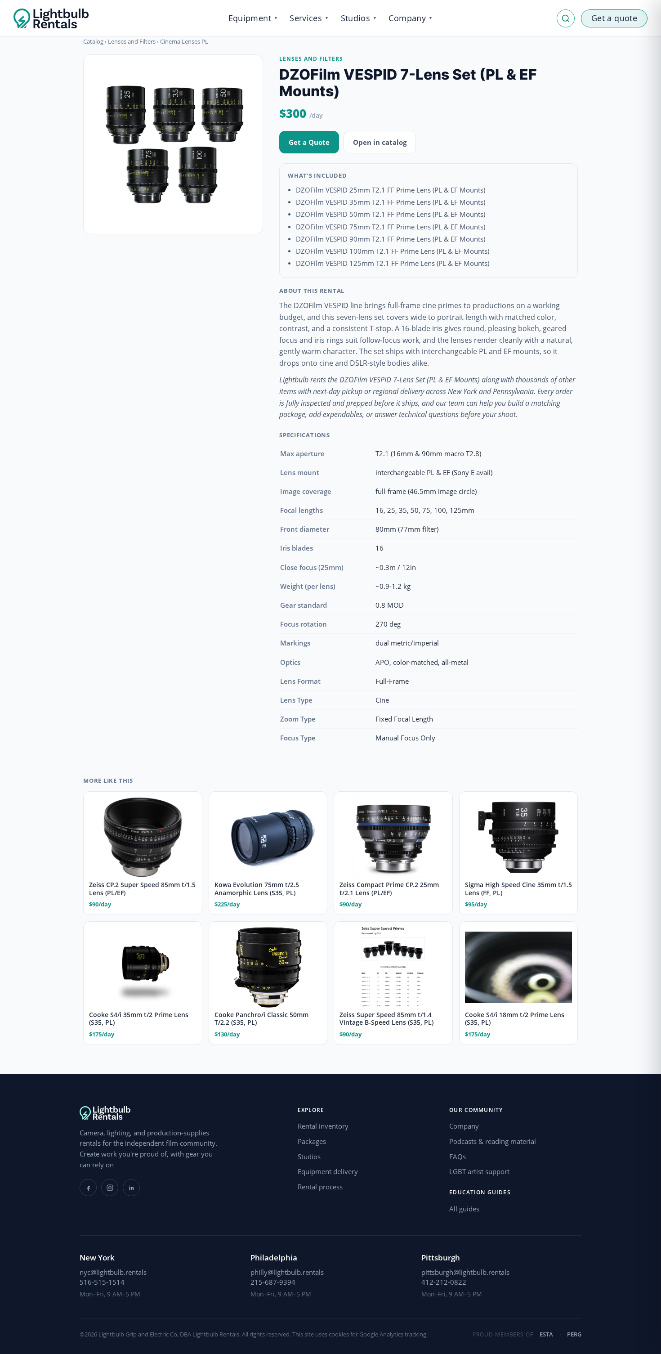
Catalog (93, 41)
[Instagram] (109, 1187)
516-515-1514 (102, 1282)
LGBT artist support (479, 1171)
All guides (464, 1208)
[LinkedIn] (131, 1187)
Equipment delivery (328, 1171)
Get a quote (614, 18)
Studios (309, 1156)
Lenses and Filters (132, 41)
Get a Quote (309, 142)
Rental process (320, 1186)
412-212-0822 (443, 1282)
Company (464, 1125)
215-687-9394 (272, 1282)
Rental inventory (323, 1125)
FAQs (457, 1156)
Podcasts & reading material (492, 1141)
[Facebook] (88, 1187)
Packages (312, 1141)
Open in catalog (379, 142)
